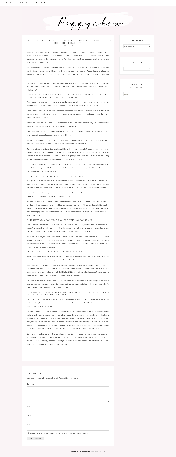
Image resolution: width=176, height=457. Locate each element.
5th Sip (40, 3)
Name (30, 407)
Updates (36, 354)
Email (29, 416)
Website (30, 425)
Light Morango (96, 451)
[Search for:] (136, 94)
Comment (30, 384)
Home (7, 3)
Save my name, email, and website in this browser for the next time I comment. (59, 433)
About (23, 3)
